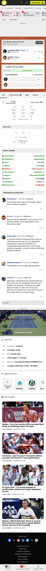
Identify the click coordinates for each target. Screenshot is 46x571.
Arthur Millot (6, 494)
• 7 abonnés (21, 199)
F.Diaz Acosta (37, 169)
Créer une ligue (7, 387)
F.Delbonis (38, 172)
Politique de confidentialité (23, 554)
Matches (18, 8)
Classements (28, 8)
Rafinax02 (10, 216)
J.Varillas (38, 185)
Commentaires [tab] (15, 95)
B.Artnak (38, 178)
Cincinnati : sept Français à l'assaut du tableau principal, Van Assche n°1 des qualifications (22, 457)
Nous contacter (23, 559)
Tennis (7, 569)
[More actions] (44, 95)
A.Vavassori (37, 156)
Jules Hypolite (7, 429)
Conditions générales (23, 551)
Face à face (6, 127)
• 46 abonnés (18, 216)
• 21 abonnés (25, 262)
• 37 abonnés (18, 278)
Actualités (9, 8)
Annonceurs (23, 549)
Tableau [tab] (35, 95)
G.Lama (39, 165)
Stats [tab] (27, 95)
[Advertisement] (23, 30)
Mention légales (23, 557)
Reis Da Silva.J (9, 185)
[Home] (2, 8)
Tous (13, 19)
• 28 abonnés (20, 236)
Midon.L (7, 165)
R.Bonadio (38, 159)
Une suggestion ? (23, 562)
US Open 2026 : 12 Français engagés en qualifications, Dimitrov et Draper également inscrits (21, 489)
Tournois (38, 8)
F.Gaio (39, 162)
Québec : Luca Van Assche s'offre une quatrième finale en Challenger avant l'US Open (23, 425)
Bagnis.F (7, 175)
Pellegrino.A (8, 159)
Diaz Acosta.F (9, 172)
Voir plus (6, 303)
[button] (27, 3)
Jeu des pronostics (23, 569)
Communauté (38, 569)
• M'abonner (29, 199)
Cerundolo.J (8, 182)
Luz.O (6, 162)
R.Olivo (39, 182)
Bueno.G (7, 178)
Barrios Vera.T (9, 156)
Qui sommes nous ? (23, 546)
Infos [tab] (3, 95)
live (4, 19)
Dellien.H (7, 169)
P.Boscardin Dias (36, 175)
